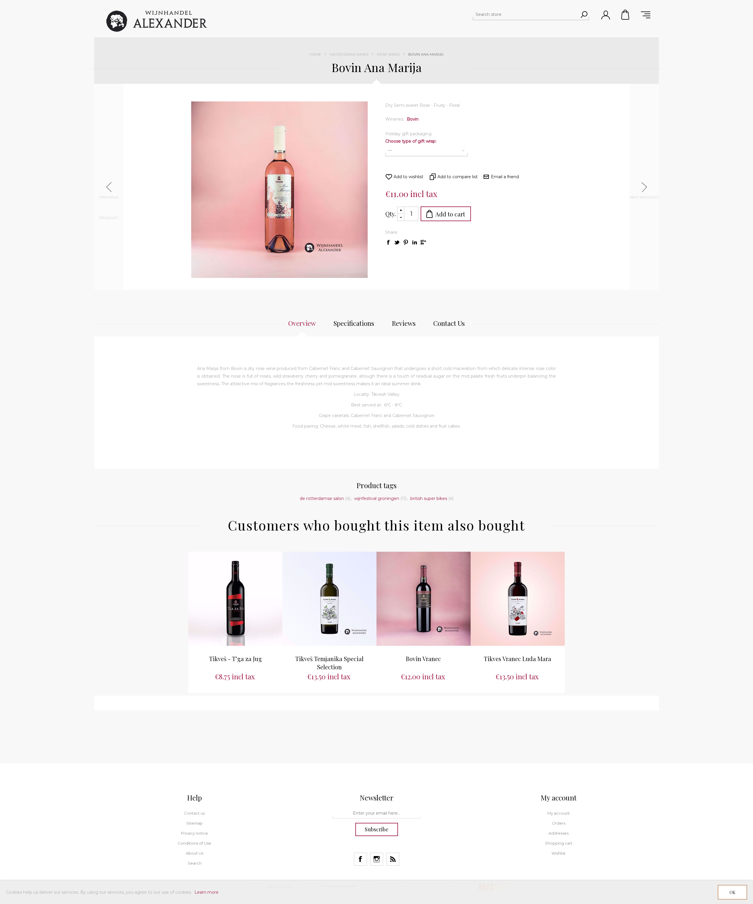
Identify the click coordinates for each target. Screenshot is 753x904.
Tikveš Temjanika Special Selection (329, 663)
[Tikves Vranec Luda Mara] (518, 599)
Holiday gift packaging (408, 133)
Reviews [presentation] (404, 323)
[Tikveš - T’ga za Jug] (235, 599)
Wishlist (559, 853)
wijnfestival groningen (376, 498)
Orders (558, 823)
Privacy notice (194, 833)
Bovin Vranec (423, 659)
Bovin (413, 119)
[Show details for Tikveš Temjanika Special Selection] (329, 599)
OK (732, 892)
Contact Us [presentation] (449, 323)
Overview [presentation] (302, 323)
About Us (194, 853)
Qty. (390, 214)
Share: (391, 232)
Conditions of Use (194, 843)
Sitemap (194, 823)
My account (558, 813)
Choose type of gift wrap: (411, 141)
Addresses (559, 833)
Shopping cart (625, 14)
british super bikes (428, 498)
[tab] (302, 326)
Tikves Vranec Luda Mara (517, 659)
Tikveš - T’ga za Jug (235, 659)
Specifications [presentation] (354, 323)
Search (194, 863)
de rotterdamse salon (322, 498)
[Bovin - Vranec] (423, 599)
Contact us (194, 813)
